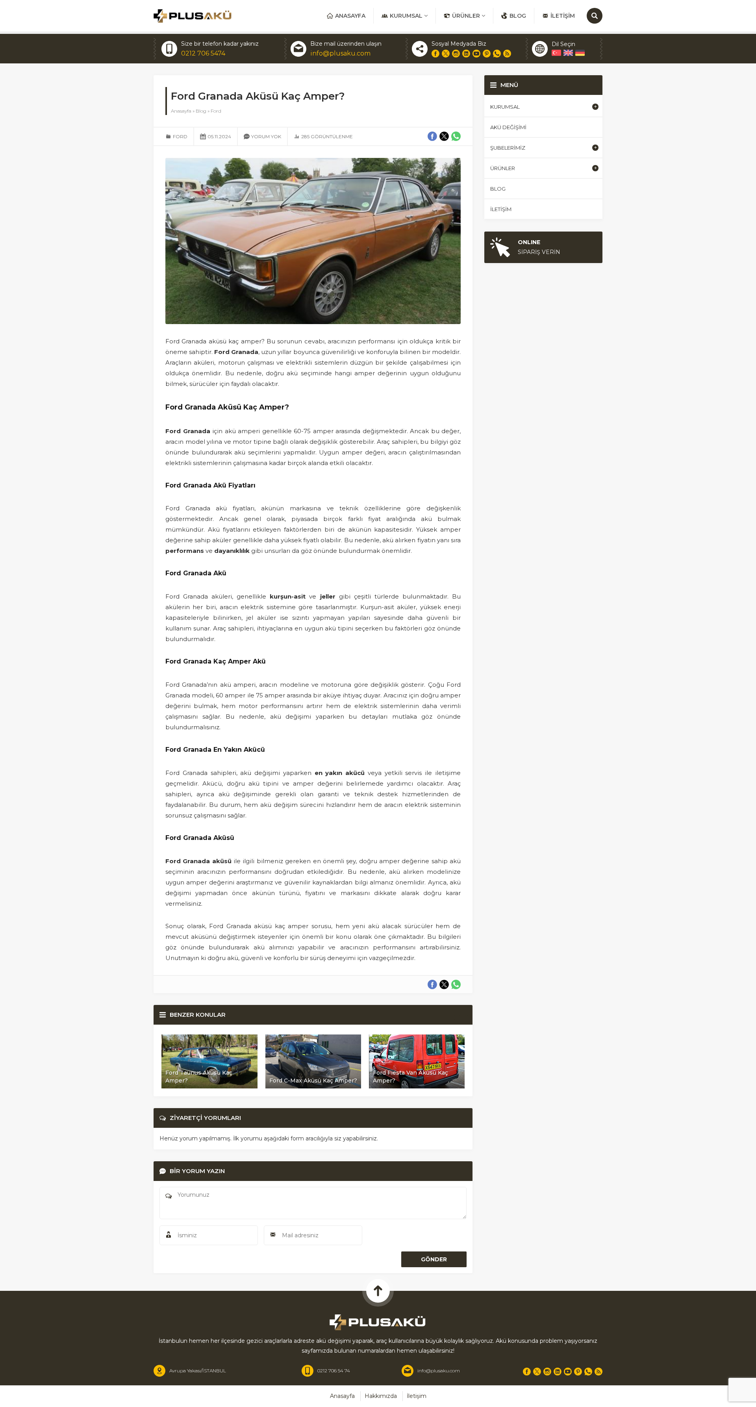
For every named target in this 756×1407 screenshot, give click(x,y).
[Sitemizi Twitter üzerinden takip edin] (446, 53)
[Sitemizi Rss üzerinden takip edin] (507, 53)
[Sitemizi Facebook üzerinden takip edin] (435, 53)
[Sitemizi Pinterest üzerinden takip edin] (487, 53)
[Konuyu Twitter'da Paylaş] (444, 984)
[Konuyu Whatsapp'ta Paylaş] (456, 984)
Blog (201, 111)
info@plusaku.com (340, 53)
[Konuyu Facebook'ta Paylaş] (432, 984)
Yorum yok (266, 136)
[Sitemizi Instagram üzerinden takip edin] (456, 53)
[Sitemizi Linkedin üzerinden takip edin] (466, 53)
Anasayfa (181, 111)
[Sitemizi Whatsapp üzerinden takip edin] (497, 53)
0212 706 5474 (203, 53)
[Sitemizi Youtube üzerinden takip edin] (476, 53)
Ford (216, 111)
